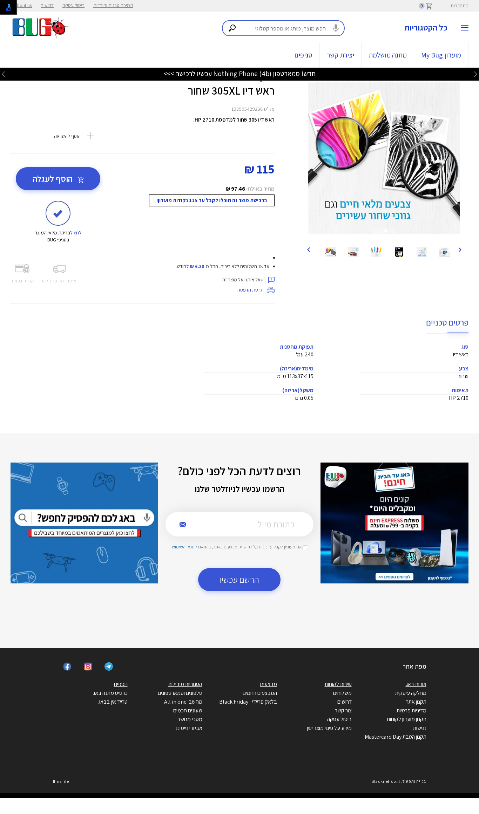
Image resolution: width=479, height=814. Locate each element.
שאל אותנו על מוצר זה (243, 279)
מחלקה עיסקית (410, 693)
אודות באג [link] (416, 684)
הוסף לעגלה (53, 178)
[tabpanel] (383, 158)
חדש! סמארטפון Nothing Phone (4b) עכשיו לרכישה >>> (239, 73)
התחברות (459, 5)
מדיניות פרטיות (411, 710)
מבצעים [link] (268, 684)
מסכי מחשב (189, 719)
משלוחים (342, 693)
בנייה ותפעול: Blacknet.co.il (398, 781)
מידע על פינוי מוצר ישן (329, 728)
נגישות (419, 728)
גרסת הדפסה (250, 290)
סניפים (303, 55)
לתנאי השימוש (184, 547)
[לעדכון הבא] (3, 73)
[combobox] (283, 28)
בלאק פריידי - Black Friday (248, 701)
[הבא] (308, 249)
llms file (61, 781)
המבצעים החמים (260, 693)
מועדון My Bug (441, 55)
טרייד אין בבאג (113, 701)
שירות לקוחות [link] (338, 684)
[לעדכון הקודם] (475, 73)
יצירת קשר (340, 55)
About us (23, 5)
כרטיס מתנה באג (110, 693)
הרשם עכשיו (239, 579)
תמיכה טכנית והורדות (113, 5)
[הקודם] (459, 249)
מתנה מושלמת (388, 55)
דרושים (47, 5)
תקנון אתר (416, 701)
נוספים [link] (121, 684)
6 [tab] (394, 232)
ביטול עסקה (73, 5)
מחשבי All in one (183, 701)
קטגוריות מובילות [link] (185, 684)
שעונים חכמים (187, 710)
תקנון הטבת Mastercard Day (395, 736)
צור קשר (343, 710)
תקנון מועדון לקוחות (406, 719)
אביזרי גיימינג (188, 728)
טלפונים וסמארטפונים (180, 693)
